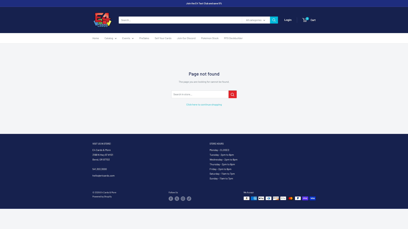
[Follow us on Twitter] (177, 198)
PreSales (144, 38)
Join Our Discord (186, 38)
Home (95, 38)
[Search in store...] (233, 94)
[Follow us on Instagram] (183, 198)
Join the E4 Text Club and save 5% (204, 3)
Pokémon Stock (210, 38)
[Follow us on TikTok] (189, 198)
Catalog (109, 38)
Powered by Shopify (102, 196)
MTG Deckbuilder (233, 38)
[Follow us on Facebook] (171, 198)
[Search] (274, 20)
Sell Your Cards (163, 38)
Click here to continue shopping (204, 104)
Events (126, 38)
